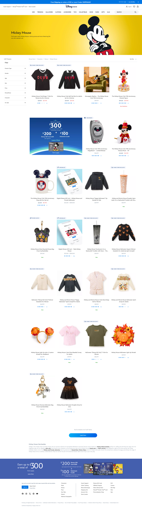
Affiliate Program (97, 485)
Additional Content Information (49, 502)
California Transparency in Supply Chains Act (31, 505)
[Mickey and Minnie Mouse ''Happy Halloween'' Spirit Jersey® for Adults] (69, 283)
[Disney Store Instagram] (26, 493)
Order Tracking (85, 485)
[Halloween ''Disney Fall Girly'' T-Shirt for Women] (96, 335)
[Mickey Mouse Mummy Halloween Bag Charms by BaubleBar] (42, 388)
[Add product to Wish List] (54, 65)
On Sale (7, 102)
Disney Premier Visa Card (20, 6)
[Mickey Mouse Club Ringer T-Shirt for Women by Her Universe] (42, 79)
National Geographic (66, 496)
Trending (40, 12)
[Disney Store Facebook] (23, 493)
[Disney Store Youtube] (37, 493)
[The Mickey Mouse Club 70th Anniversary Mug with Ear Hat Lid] (42, 181)
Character (7, 97)
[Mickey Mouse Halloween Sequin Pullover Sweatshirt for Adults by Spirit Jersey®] (123, 232)
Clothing (58, 12)
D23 (112, 483)
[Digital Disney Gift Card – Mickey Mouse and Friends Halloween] (69, 181)
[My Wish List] (134, 7)
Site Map (113, 487)
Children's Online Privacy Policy (94, 502)
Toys (75, 12)
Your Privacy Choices (82, 502)
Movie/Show (8, 93)
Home (91, 12)
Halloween (49, 12)
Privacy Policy (32, 488)
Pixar (62, 490)
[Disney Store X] (30, 493)
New (33, 12)
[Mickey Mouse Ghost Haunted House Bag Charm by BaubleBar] (42, 232)
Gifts (103, 12)
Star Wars (63, 492)
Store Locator (32, 6)
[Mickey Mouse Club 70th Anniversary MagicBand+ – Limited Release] (96, 132)
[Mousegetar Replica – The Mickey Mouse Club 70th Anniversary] (96, 79)
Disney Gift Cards (97, 483)
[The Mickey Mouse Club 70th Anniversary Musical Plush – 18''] (123, 132)
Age (6, 78)
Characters (63, 483)
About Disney (105, 502)
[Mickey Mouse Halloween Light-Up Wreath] (123, 335)
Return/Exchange (85, 487)
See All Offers (132, 2)
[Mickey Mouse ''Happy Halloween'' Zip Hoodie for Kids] (96, 181)
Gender (7, 73)
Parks (97, 12)
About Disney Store (98, 487)
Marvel (63, 494)
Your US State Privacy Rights (71, 502)
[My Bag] (138, 7)
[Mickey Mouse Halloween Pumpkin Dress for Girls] (69, 388)
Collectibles (83, 12)
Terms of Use (38, 502)
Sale (108, 12)
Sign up (25, 487)
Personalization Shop (98, 492)
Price (6, 88)
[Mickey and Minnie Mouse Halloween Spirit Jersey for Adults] (123, 283)
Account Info (84, 492)
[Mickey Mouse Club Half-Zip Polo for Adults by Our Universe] (69, 79)
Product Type (8, 68)
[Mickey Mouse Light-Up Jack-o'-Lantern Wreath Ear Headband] (42, 335)
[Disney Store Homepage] (71, 6)
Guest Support (7, 6)
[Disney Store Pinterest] (34, 493)
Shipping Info (84, 490)
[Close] (138, 3)
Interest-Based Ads (114, 502)
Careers (112, 485)
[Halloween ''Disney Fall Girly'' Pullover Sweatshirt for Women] (42, 283)
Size (6, 83)
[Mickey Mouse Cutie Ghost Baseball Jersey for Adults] (69, 335)
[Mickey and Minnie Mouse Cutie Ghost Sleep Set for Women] (96, 283)
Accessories (67, 12)
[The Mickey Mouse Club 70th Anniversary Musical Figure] (123, 79)
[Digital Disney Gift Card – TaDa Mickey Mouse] (69, 232)
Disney (62, 487)
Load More (83, 435)
